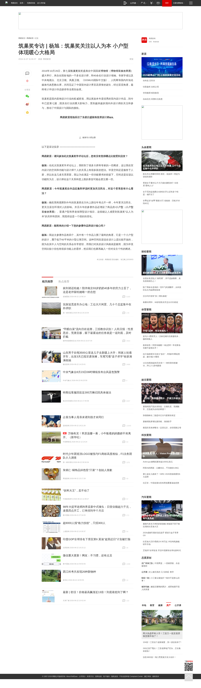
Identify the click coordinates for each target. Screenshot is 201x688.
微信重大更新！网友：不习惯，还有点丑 (87, 555)
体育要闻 (146, 309)
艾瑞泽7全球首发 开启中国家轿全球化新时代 (162, 550)
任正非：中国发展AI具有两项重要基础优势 (161, 483)
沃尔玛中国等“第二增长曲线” (155, 296)
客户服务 (106, 676)
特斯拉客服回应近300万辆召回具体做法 (87, 392)
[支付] (151, 3)
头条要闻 (146, 147)
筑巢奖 (74, 71)
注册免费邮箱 (178, 3)
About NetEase (72, 676)
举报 (131, 59)
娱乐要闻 (146, 379)
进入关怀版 (41, 3)
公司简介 (82, 676)
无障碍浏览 (31, 3)
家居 (144, 54)
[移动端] (125, 3)
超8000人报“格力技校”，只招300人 (84, 522)
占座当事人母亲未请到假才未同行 (83, 417)
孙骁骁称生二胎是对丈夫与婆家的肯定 (159, 415)
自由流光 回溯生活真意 (153, 99)
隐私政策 (114, 676)
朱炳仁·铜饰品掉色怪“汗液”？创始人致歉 (87, 470)
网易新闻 (152, 38)
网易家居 (30, 38)
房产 (168, 605)
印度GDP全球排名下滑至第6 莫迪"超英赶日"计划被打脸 (96, 539)
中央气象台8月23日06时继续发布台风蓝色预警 (91, 372)
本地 (144, 605)
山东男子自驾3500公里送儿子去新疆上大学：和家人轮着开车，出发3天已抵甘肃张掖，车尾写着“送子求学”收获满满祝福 (97, 356)
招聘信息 (98, 676)
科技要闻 (146, 435)
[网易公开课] (134, 3)
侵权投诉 (155, 676)
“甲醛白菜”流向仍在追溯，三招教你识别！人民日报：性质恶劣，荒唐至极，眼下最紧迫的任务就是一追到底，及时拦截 (98, 333)
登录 (167, 3)
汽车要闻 (146, 497)
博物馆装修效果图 (121, 71)
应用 (21, 3)
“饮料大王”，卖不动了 (76, 490)
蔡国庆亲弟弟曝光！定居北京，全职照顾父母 (162, 428)
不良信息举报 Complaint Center (131, 676)
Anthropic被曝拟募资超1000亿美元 (158, 462)
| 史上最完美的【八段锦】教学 (158, 572)
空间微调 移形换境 (151, 93)
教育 (152, 605)
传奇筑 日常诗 (149, 81)
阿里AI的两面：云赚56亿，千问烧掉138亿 (161, 468)
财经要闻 (146, 251)
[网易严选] (143, 3)
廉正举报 (147, 676)
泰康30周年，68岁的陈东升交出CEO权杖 (160, 302)
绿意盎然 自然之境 (151, 87)
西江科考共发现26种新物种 (79, 571)
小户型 (119, 207)
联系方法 (90, 676)
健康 (160, 605)
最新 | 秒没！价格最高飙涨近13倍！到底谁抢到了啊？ (95, 592)
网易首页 (14, 3)
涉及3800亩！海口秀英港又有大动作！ (159, 657)
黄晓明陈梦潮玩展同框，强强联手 (157, 421)
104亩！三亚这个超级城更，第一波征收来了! (162, 642)
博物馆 (104, 71)
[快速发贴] (27, 73)
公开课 (178, 605)
